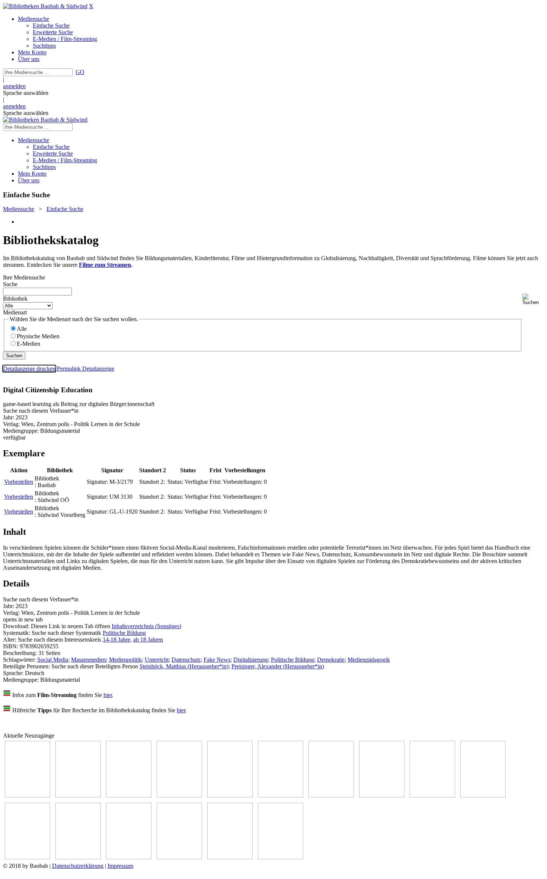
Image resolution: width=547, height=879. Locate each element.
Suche (10, 284)
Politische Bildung (124, 633)
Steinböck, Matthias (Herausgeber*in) (184, 666)
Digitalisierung (250, 659)
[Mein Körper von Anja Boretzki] (179, 857)
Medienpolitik (125, 659)
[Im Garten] (432, 795)
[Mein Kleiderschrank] (280, 857)
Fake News (217, 659)
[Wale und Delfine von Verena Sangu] (179, 795)
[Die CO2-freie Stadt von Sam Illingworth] (128, 795)
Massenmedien (88, 659)
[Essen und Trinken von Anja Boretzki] (128, 857)
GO (80, 72)
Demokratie (331, 659)
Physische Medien (38, 336)
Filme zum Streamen (105, 265)
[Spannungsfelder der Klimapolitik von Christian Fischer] (78, 795)
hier (107, 695)
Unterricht (157, 659)
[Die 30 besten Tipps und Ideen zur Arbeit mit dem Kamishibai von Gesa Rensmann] (27, 795)
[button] (533, 299)
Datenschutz (186, 659)
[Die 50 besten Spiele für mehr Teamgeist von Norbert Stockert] (483, 795)
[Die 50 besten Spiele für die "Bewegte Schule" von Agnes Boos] (78, 857)
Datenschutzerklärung (77, 866)
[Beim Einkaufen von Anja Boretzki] (230, 857)
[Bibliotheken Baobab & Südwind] (45, 6)
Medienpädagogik (369, 659)
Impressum (120, 866)
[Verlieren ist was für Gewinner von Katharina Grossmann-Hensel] (280, 795)
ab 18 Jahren (148, 639)
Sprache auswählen (25, 93)
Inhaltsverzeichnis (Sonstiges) (146, 626)
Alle (22, 329)
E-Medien (28, 344)
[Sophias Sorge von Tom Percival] (230, 795)
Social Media (52, 659)
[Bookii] (331, 795)
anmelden (14, 86)
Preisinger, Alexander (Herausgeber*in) (277, 666)
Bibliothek (15, 298)
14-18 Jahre (116, 639)
